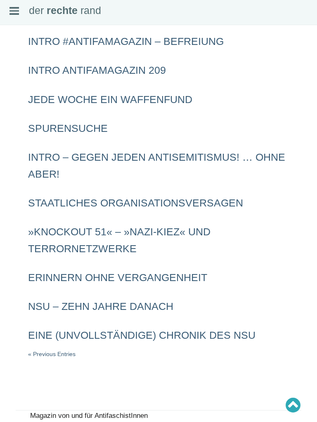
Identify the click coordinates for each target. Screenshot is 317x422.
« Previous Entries (52, 354)
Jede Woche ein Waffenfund (110, 99)
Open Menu (14, 11)
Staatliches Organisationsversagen (135, 203)
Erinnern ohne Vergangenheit (117, 277)
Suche (14, 70)
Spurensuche (68, 128)
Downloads (19, 96)
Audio (13, 83)
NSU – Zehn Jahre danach (100, 306)
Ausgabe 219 (21, 225)
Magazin (16, 77)
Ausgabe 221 (21, 213)
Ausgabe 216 (21, 245)
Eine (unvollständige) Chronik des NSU (141, 335)
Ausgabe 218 (21, 232)
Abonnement (20, 90)
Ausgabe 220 (21, 219)
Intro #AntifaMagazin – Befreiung (126, 41)
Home (14, 57)
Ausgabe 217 (21, 239)
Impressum (19, 103)
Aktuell (14, 64)
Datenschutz (21, 109)
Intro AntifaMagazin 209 (97, 70)
